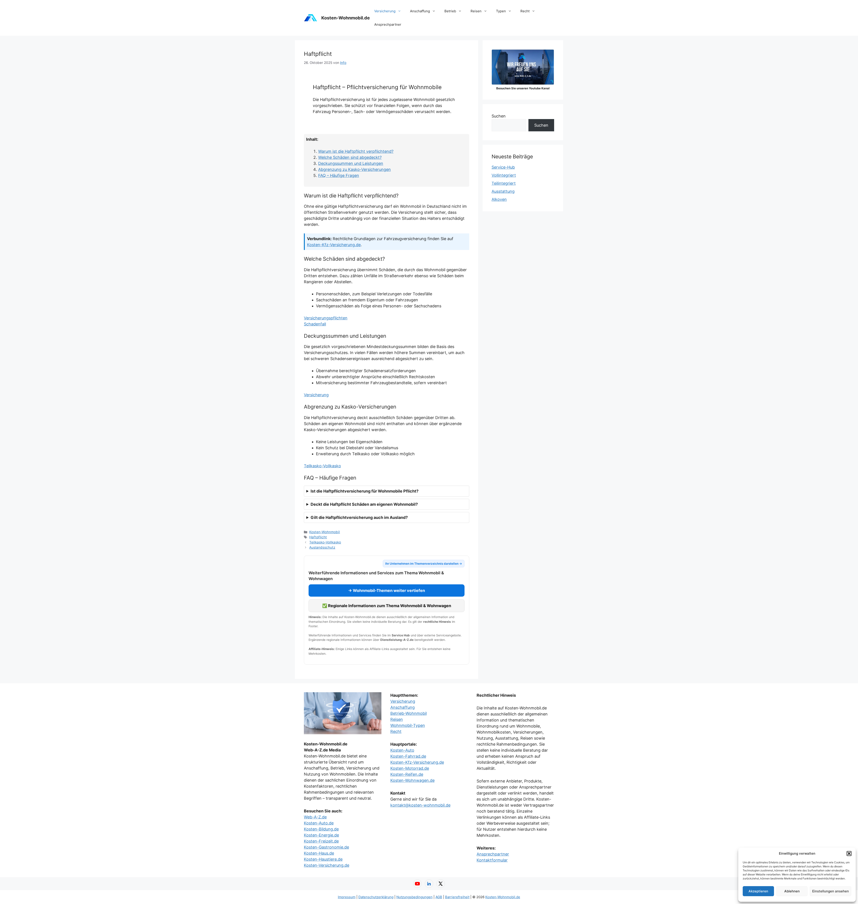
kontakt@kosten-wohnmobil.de (420, 805)
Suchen (499, 116)
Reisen (476, 11)
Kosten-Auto (402, 750)
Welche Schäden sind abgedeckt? (350, 157)
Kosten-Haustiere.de (323, 859)
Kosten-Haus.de (319, 853)
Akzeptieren (758, 891)
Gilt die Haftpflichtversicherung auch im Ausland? (359, 517)
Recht (525, 11)
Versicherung (384, 11)
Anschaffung (420, 11)
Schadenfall (315, 324)
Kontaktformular (492, 860)
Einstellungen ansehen (830, 891)
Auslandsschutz (322, 547)
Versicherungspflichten (325, 318)
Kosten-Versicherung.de (326, 865)
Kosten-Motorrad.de (409, 768)
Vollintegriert (504, 175)
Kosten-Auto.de (319, 823)
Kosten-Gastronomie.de (326, 847)
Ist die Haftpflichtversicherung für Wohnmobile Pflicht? (364, 491)
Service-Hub (503, 167)
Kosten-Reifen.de (406, 774)
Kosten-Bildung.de (321, 829)
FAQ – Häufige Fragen (338, 175)
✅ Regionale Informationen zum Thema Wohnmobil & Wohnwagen (386, 605)
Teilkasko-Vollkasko (322, 466)
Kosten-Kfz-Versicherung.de (334, 244)
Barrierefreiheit (457, 897)
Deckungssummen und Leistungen (350, 163)
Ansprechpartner (387, 24)
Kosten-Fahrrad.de (408, 756)
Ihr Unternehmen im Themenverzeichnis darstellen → (423, 563)
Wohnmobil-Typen (407, 725)
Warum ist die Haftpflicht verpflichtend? (355, 151)
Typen (501, 11)
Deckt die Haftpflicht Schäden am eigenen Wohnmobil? (364, 504)
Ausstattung (503, 191)
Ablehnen (792, 891)
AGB (438, 897)
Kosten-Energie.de (321, 835)
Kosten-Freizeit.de (321, 841)
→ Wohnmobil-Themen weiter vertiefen (386, 590)
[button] (849, 853)
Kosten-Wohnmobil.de (345, 18)
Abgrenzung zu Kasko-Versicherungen (354, 169)
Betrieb (450, 11)
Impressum (346, 897)
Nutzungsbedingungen (414, 897)
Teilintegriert (504, 183)
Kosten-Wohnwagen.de (412, 780)
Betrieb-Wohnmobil (408, 713)
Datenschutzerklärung (375, 897)
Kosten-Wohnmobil (324, 532)
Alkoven (499, 199)
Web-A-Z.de (315, 817)
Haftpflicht (318, 537)
